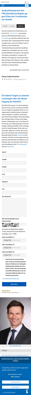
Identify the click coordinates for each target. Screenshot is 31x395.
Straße (4, 167)
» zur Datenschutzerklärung (10, 278)
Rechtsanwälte (22, 144)
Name (4, 152)
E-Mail (4, 159)
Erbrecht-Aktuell (5, 2)
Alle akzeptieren (15, 387)
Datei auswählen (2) (8, 244)
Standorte (11, 146)
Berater (12, 26)
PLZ (3, 174)
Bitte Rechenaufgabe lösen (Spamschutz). (10, 220)
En (28, 2)
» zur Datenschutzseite (8, 392)
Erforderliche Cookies (16, 374)
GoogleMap (16, 377)
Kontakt (5, 26)
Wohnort (5, 182)
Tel (3, 189)
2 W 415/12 (13, 33)
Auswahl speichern (15, 382)
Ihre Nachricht (6, 196)
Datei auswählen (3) (8, 252)
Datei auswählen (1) (8, 237)
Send (21, 26)
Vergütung (21, 135)
